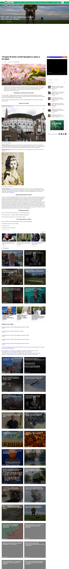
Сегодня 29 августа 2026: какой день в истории (12, 331)
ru (58, 2)
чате (31, 352)
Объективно (19, 2)
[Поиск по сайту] (60, 2)
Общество (20, 347)
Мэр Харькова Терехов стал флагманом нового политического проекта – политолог (58, 116)
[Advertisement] (34, 31)
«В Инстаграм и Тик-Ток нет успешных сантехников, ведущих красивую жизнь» (58, 98)
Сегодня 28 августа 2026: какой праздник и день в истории (15, 335)
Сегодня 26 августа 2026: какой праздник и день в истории (15, 343)
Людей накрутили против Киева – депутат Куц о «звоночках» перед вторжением (58, 104)
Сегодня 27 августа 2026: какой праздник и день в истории (15, 339)
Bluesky (38, 353)
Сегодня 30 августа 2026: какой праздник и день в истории (15, 327)
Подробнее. (10, 106)
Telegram (14, 352)
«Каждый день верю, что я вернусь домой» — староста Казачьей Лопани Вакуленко (58, 93)
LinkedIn (29, 353)
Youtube (8, 354)
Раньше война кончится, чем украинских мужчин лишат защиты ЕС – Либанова (58, 110)
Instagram (20, 353)
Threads (26, 353)
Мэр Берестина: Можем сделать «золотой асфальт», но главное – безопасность (58, 87)
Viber (23, 353)
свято (3, 348)
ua (56, 2)
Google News (34, 353)
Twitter (63, 134)
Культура (14, 347)
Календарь (40, 2)
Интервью (34, 2)
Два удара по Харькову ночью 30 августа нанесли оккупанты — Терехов (16, 18)
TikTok (12, 354)
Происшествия (4, 21)
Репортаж (25, 2)
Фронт (29, 2)
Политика (25, 347)
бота (37, 354)
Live (54, 2)
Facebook (15, 353)
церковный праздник (9, 348)
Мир (17, 347)
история (42, 347)
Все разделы (45, 2)
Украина (36, 347)
